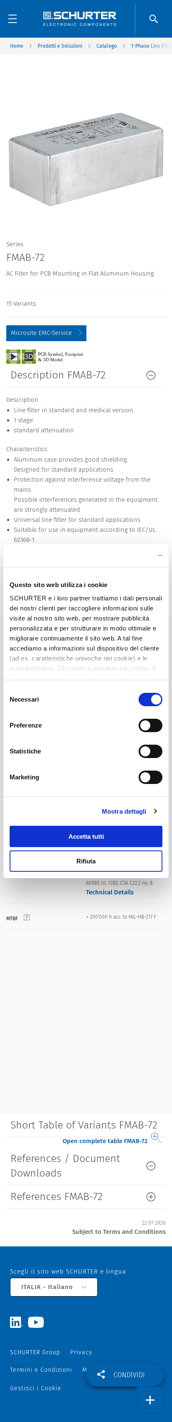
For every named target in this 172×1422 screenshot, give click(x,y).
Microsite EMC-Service (41, 333)
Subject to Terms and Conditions (119, 1232)
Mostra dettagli (124, 811)
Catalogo (106, 46)
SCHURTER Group (35, 1352)
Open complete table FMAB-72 (105, 1141)
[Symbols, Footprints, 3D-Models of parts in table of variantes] (54, 356)
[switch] (150, 725)
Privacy (81, 1352)
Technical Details (110, 892)
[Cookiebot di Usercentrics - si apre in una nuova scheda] (125, 555)
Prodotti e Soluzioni (60, 46)
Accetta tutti (86, 836)
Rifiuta (86, 861)
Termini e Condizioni (41, 1369)
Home (16, 46)
